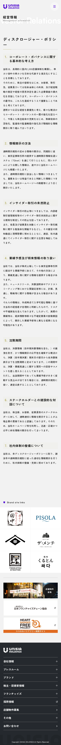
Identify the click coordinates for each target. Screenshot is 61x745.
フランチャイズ (12, 694)
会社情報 (8, 661)
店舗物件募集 (11, 710)
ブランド (8, 677)
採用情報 (8, 702)
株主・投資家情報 (13, 685)
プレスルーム (11, 669)
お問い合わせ (11, 726)
